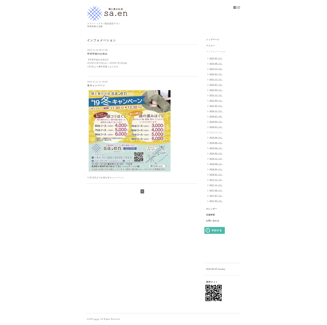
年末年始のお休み (97, 53)
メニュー (210, 45)
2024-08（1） (216, 64)
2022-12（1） (216, 79)
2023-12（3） (216, 69)
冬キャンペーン (96, 85)
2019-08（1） (216, 143)
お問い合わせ (212, 221)
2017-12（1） (216, 180)
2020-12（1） (216, 111)
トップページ (212, 39)
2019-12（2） (216, 132)
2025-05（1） (216, 58)
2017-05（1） (216, 201)
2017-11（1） (216, 185)
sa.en (96, 319)
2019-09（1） (216, 138)
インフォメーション (216, 51)
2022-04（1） (216, 90)
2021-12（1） (216, 95)
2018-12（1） (216, 159)
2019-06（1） (216, 148)
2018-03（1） (216, 174)
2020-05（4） (216, 116)
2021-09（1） (216, 101)
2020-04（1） (216, 122)
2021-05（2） (216, 106)
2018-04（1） (216, 169)
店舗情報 (210, 215)
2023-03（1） (216, 74)
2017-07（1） (216, 196)
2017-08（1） (216, 190)
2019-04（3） (216, 153)
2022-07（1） (216, 85)
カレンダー (211, 209)
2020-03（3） (216, 127)
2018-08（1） (216, 164)
